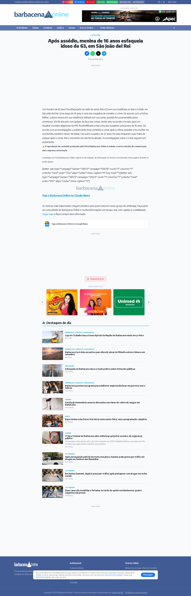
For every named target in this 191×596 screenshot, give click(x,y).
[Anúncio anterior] (42, 302)
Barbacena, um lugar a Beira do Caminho (141, 568)
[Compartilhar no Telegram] (104, 53)
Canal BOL (74, 582)
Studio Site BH (117, 592)
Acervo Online (86, 28)
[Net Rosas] (95, 302)
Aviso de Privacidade (115, 575)
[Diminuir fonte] (158, 2)
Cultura (60, 28)
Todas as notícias (76, 568)
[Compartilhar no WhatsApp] (92, 53)
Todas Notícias (107, 28)
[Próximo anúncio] (148, 302)
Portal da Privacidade (43, 577)
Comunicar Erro (97, 279)
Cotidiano (47, 28)
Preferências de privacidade (136, 592)
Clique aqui (48, 213)
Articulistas (22, 28)
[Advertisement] (95, 86)
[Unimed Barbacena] (129, 302)
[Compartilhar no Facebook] (87, 53)
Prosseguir (148, 575)
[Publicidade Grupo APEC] (129, 16)
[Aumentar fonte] (163, 2)
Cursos (72, 28)
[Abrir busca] (174, 27)
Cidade (35, 28)
